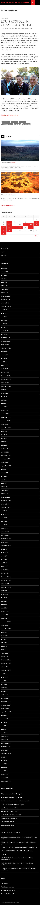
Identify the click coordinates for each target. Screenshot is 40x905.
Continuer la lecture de (9, 115)
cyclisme (14, 122)
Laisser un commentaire (24, 28)
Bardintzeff (6, 122)
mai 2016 (4, 684)
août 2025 (4, 310)
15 (36, 225)
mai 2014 (4, 764)
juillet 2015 (4, 719)
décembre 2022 (5, 417)
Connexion (4, 883)
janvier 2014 (5, 778)
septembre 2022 (6, 428)
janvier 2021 (5, 493)
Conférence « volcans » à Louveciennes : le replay (15, 801)
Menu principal (37, 2)
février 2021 (4, 490)
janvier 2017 (5, 656)
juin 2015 (4, 722)
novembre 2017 (5, 622)
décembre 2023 (5, 376)
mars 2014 (4, 771)
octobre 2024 (5, 344)
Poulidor (18, 124)
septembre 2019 (6, 545)
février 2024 (4, 369)
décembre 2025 (5, 296)
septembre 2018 (6, 587)
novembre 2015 (5, 705)
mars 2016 (4, 691)
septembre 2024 (6, 348)
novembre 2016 (5, 663)
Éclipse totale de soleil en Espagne (11, 794)
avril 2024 (4, 362)
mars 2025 (4, 327)
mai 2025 (4, 320)
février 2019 (4, 570)
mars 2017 (4, 649)
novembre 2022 (5, 421)
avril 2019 (4, 563)
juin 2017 (4, 639)
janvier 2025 (5, 334)
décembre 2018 (5, 577)
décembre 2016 (5, 660)
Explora (3, 854)
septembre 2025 (6, 306)
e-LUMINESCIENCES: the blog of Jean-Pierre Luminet (17, 851)
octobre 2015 (5, 708)
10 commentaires (15, 167)
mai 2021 (4, 480)
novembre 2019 (5, 538)
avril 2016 (4, 687)
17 (9, 227)
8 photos (13, 195)
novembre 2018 (5, 580)
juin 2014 (4, 760)
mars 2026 (4, 285)
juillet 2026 (4, 272)
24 (9, 230)
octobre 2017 (5, 625)
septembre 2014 (6, 753)
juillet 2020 (4, 514)
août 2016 (4, 674)
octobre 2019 (5, 542)
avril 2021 (4, 483)
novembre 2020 (5, 500)
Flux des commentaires (8, 890)
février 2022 (4, 448)
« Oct (3, 236)
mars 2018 (4, 608)
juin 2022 (4, 434)
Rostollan (26, 124)
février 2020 (4, 528)
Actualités (4, 18)
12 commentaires (7, 200)
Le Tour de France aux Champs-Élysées (12, 804)
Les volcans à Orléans (7, 825)
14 (31, 225)
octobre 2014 (5, 750)
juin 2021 (4, 476)
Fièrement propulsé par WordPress (10, 902)
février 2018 (4, 611)
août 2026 (4, 268)
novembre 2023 (5, 379)
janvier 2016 (5, 698)
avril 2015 (4, 729)
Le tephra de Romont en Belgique (11, 814)
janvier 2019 (5, 573)
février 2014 (4, 774)
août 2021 (4, 469)
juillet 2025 (4, 313)
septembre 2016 (6, 670)
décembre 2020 (5, 497)
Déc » (37, 236)
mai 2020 (4, 521)
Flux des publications (7, 887)
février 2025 (4, 330)
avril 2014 (4, 767)
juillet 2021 (4, 473)
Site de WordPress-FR (7, 894)
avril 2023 (4, 403)
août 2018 (4, 590)
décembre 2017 (5, 618)
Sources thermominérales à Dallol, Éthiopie (15, 198)
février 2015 (4, 736)
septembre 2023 (6, 386)
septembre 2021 (6, 466)
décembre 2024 (5, 337)
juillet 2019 (4, 552)
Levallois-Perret (7, 124)
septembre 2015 (6, 712)
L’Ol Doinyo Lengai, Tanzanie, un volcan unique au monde (19, 166)
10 (9, 225)
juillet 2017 (4, 635)
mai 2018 (4, 601)
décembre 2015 (5, 701)
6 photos (13, 162)
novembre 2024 (5, 341)
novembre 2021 (5, 459)
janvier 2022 (5, 452)
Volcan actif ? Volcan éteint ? (9, 811)
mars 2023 (4, 407)
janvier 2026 (5, 292)
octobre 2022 (5, 424)
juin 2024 (4, 358)
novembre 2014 (5, 746)
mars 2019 (4, 566)
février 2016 (4, 694)
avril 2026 (4, 282)
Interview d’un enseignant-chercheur (12, 797)
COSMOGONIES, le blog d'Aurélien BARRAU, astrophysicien (19, 847)
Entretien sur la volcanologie (9, 808)
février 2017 (4, 653)
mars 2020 (4, 525)
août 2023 (4, 389)
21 (31, 227)
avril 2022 (4, 441)
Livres (3, 252)
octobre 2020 (5, 504)
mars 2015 (4, 733)
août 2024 (4, 351)
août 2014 (4, 757)
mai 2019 (4, 559)
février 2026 (4, 289)
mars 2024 (4, 365)
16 (3, 227)
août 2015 (4, 715)
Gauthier (23, 122)
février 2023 (4, 410)
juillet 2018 (4, 594)
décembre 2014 (5, 743)
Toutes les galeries (8, 205)
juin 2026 (4, 275)
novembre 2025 (5, 299)
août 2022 (4, 431)
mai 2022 (4, 438)
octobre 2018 (5, 583)
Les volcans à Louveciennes (9, 818)
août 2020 (4, 511)
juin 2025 (4, 317)
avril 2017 (4, 646)
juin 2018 (4, 597)
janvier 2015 (5, 739)
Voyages (3, 255)
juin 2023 (4, 396)
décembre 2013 (5, 781)
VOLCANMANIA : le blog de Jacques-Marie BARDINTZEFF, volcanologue (16, 2)
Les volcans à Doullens (7, 821)
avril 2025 (4, 324)
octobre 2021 (5, 462)
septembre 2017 (6, 629)
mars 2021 (4, 486)
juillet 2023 (4, 393)
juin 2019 (4, 556)
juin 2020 (4, 518)
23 (3, 230)
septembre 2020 (6, 507)
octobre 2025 (5, 303)
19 (20, 227)
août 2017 (4, 632)
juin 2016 (4, 681)
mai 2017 (4, 642)
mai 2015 (4, 726)
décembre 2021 (5, 455)
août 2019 (4, 549)
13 (25, 225)
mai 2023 (4, 400)
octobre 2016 (5, 667)
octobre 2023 (5, 382)
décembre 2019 (5, 535)
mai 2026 (4, 278)
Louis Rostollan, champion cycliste (17, 23)
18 (14, 227)
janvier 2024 (5, 372)
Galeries (9, 136)
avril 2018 (4, 604)
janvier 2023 (5, 414)
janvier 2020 (5, 532)
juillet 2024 (4, 355)
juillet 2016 (4, 677)
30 (3, 233)
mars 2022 (4, 445)
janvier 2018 (5, 615)
